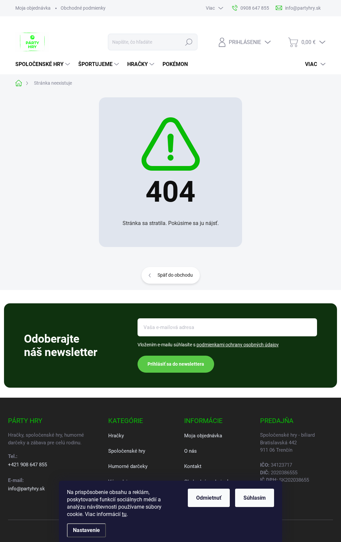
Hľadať (188, 42)
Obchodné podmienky (83, 8)
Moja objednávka (33, 8)
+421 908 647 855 (27, 465)
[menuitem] (43, 64)
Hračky (116, 436)
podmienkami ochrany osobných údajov (237, 344)
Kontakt (192, 466)
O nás (190, 451)
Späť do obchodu (175, 275)
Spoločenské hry (126, 451)
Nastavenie (86, 530)
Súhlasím (254, 498)
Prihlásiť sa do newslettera (176, 364)
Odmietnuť (208, 498)
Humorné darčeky (128, 466)
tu (124, 514)
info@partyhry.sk (26, 489)
